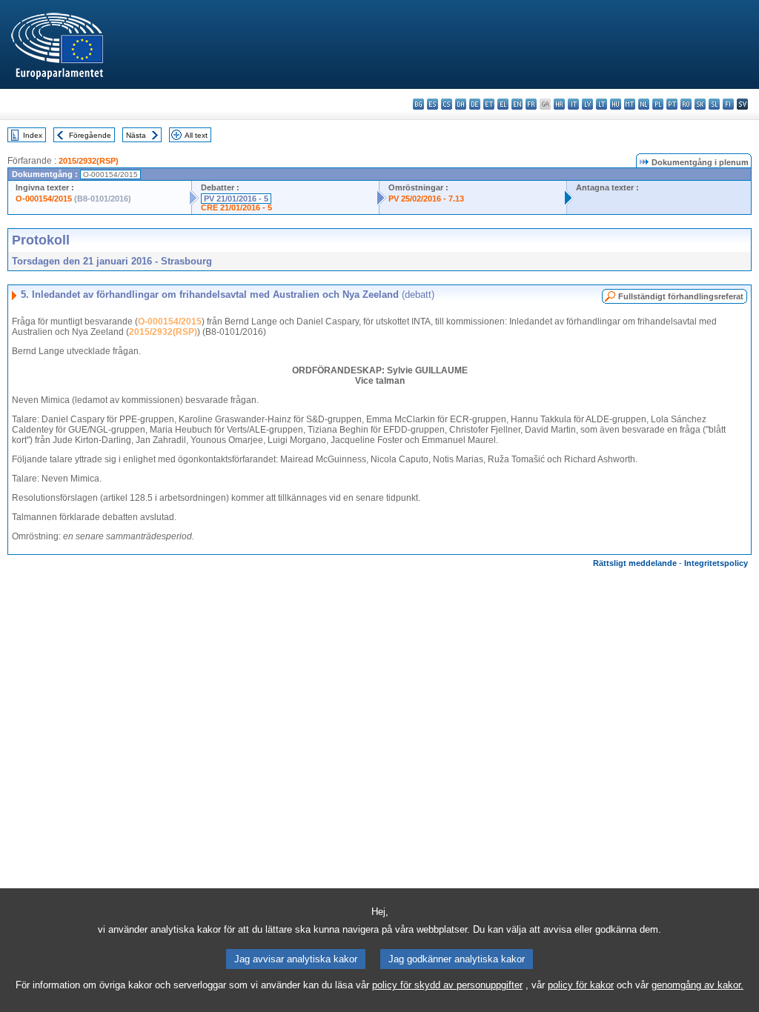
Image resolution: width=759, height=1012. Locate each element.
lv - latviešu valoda (587, 104)
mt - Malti (629, 104)
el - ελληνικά (502, 104)
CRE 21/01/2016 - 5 (236, 207)
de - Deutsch (474, 104)
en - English (517, 104)
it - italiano (573, 104)
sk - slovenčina (700, 104)
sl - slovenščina (714, 104)
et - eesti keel (488, 104)
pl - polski (657, 104)
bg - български (418, 104)
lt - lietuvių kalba (601, 104)
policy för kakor (581, 985)
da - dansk (460, 104)
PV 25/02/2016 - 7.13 (426, 198)
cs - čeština (446, 104)
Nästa (136, 135)
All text (196, 135)
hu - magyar (615, 104)
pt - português (671, 104)
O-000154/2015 (44, 198)
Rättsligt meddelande (635, 563)
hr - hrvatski (559, 104)
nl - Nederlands (643, 104)
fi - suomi (728, 104)
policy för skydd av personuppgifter (447, 985)
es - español (432, 104)
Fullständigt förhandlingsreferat (680, 296)
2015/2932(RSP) (89, 160)
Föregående (90, 135)
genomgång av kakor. (697, 985)
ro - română (686, 104)
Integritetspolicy (716, 563)
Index (32, 135)
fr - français (531, 104)
